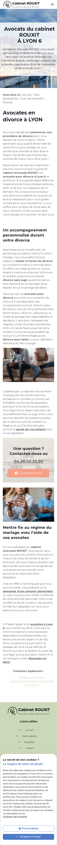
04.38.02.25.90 (28, 461)
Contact (26, 748)
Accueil (27, 94)
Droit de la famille (32, 98)
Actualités (26, 742)
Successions (31, 685)
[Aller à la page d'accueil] (21, 4)
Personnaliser (30, 828)
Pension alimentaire (31, 677)
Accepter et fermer (30, 836)
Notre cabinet (26, 736)
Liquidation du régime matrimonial (32, 681)
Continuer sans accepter (15, 816)
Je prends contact (28, 473)
